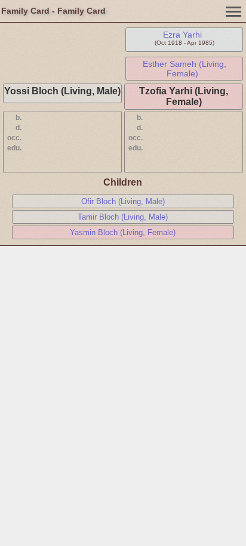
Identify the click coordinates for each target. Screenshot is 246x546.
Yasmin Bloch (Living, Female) (123, 232)
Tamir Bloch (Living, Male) (123, 216)
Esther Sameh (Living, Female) (184, 68)
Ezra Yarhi (182, 34)
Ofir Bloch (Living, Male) (123, 201)
